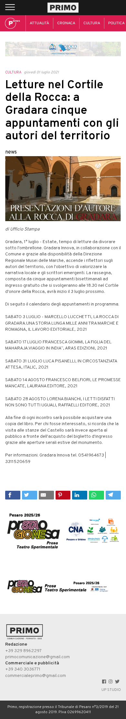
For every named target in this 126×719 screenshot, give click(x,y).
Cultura (91, 23)
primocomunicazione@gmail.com (37, 657)
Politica (116, 23)
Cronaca (66, 23)
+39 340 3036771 (22, 669)
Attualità (39, 23)
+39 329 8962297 (23, 651)
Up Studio (111, 690)
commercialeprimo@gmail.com (35, 676)
